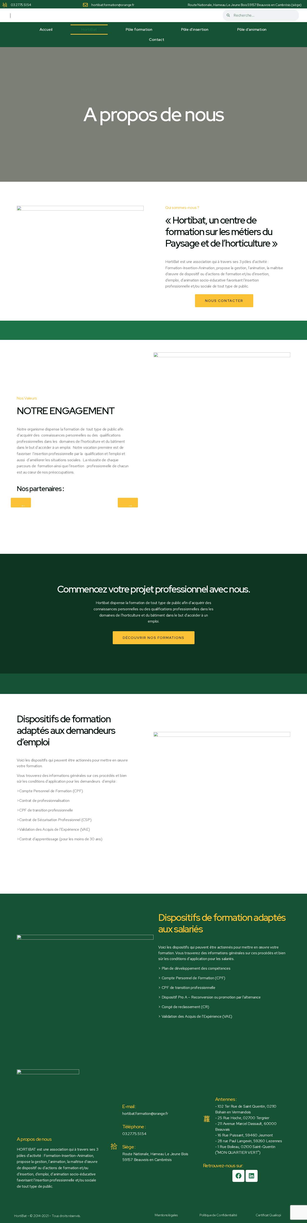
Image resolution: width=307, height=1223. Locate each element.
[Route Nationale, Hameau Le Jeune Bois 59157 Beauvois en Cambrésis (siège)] (181, 4)
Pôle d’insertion (194, 29)
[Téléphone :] (114, 1123)
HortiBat (89, 29)
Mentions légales (166, 1215)
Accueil (46, 29)
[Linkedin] (252, 1176)
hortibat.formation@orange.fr (112, 5)
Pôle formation (139, 29)
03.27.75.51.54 (21, 5)
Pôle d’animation (251, 29)
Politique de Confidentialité (218, 1215)
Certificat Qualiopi (268, 1215)
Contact (156, 39)
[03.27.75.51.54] (4, 4)
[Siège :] (114, 1146)
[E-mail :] (114, 1102)
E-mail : (129, 1106)
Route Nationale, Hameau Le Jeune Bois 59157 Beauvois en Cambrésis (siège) (244, 5)
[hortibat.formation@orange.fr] (85, 4)
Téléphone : (134, 1126)
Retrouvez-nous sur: (223, 1165)
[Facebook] (238, 1176)
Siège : (128, 1147)
